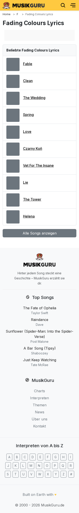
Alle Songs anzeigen (40, 233)
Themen (40, 405)
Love (27, 131)
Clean (28, 81)
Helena (29, 216)
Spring (28, 114)
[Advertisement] (39, 35)
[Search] (63, 5)
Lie (25, 182)
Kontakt (39, 426)
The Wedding (34, 97)
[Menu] (72, 5)
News (39, 412)
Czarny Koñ (32, 148)
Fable (27, 64)
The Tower (32, 199)
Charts (39, 391)
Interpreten (39, 398)
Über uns (39, 419)
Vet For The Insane (38, 165)
